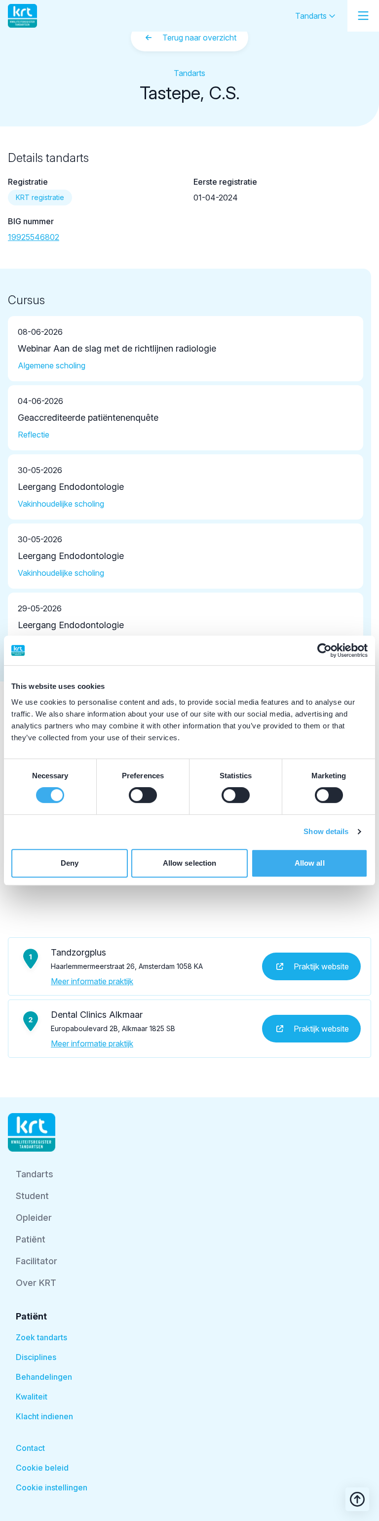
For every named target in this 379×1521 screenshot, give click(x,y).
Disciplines (36, 1357)
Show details (325, 831)
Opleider (34, 1217)
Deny (69, 863)
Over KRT (36, 1283)
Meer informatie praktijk (92, 981)
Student (32, 1196)
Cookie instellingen (51, 1487)
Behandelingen (44, 1377)
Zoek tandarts (41, 1337)
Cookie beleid (42, 1468)
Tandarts (312, 16)
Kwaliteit (31, 1396)
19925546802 (33, 237)
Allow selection (190, 863)
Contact (30, 1448)
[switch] (143, 795)
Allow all (310, 863)
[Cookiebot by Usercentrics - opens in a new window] (324, 650)
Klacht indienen (44, 1416)
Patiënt (30, 1239)
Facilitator (36, 1261)
